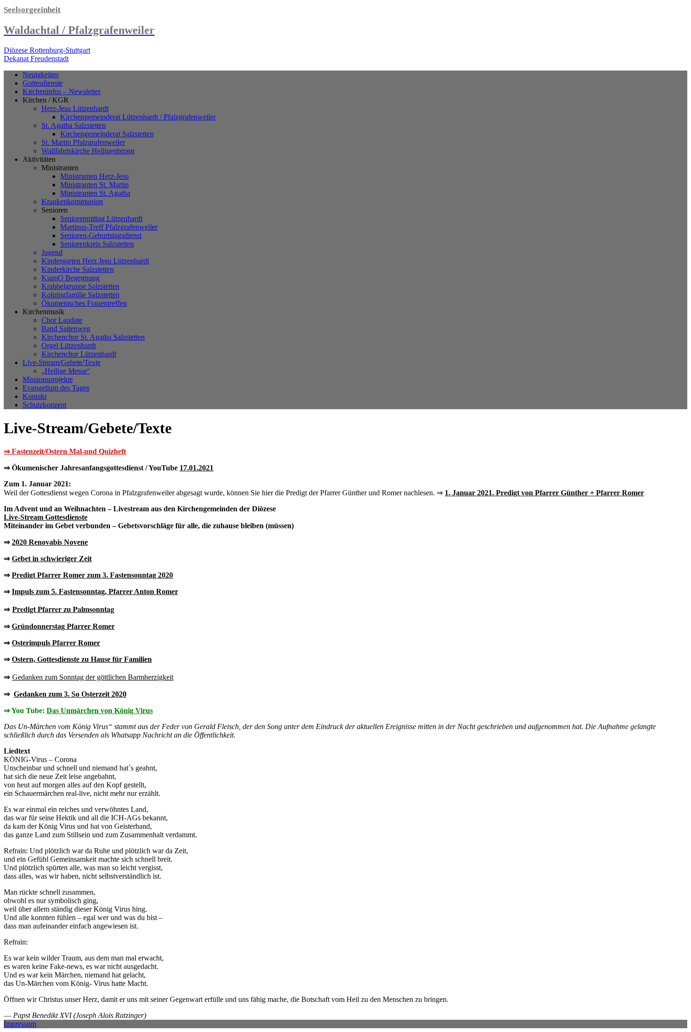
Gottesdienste (43, 83)
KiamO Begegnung (70, 278)
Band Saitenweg (65, 329)
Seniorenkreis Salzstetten (97, 244)
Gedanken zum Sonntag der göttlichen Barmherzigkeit (92, 677)
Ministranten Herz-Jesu (94, 176)
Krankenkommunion (72, 202)
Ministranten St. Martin (94, 185)
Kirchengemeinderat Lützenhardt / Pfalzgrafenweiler (138, 117)
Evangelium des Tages (56, 388)
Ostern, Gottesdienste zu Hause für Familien (82, 659)
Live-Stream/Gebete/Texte (62, 362)
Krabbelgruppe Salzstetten (80, 286)
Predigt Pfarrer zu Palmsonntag (63, 608)
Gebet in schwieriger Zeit (52, 559)
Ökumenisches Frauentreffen (84, 303)
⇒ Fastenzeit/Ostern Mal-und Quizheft (65, 451)
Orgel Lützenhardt (68, 345)
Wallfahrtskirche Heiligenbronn (87, 151)
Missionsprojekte (48, 379)
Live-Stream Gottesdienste (45, 517)
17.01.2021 (196, 468)
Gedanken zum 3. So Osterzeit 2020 (70, 694)
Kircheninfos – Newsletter (62, 91)
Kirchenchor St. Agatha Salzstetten (93, 337)
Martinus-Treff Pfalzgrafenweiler (108, 227)
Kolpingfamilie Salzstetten (80, 295)
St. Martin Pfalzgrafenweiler (83, 142)
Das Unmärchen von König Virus (100, 710)
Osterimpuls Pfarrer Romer (56, 643)
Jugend (52, 252)
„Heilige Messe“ (65, 371)
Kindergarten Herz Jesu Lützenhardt (95, 261)
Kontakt (35, 396)
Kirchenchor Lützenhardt (78, 354)
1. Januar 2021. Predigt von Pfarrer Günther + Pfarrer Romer (544, 493)
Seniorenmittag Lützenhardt (101, 218)
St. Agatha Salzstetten (73, 125)
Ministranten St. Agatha (95, 193)
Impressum (20, 1024)
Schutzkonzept (44, 405)
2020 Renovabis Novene (50, 542)
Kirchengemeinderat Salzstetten (107, 134)
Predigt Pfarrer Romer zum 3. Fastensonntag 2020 (92, 575)
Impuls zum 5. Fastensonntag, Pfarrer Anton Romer (95, 591)
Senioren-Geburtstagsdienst (100, 235)
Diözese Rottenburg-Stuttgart (47, 50)
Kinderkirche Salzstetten (77, 269)
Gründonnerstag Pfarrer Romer (63, 626)
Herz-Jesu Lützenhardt (75, 108)
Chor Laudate (61, 320)
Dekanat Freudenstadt (36, 59)
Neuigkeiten (41, 75)
